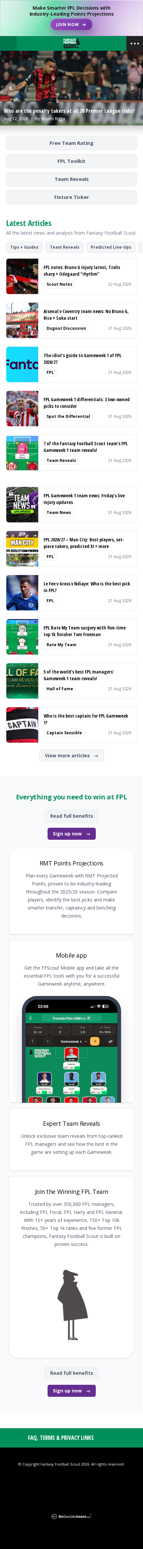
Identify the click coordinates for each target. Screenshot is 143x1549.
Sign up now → (71, 833)
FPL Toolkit (71, 161)
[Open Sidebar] (134, 43)
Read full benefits (71, 816)
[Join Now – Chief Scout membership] (71, 18)
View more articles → (71, 755)
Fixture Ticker (71, 197)
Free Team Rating (71, 143)
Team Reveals (72, 179)
